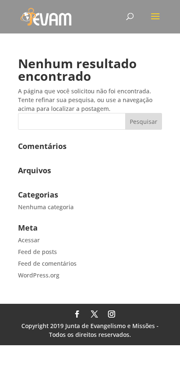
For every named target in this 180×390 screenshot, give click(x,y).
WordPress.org (38, 275)
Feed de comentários (47, 263)
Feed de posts (37, 252)
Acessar (29, 240)
